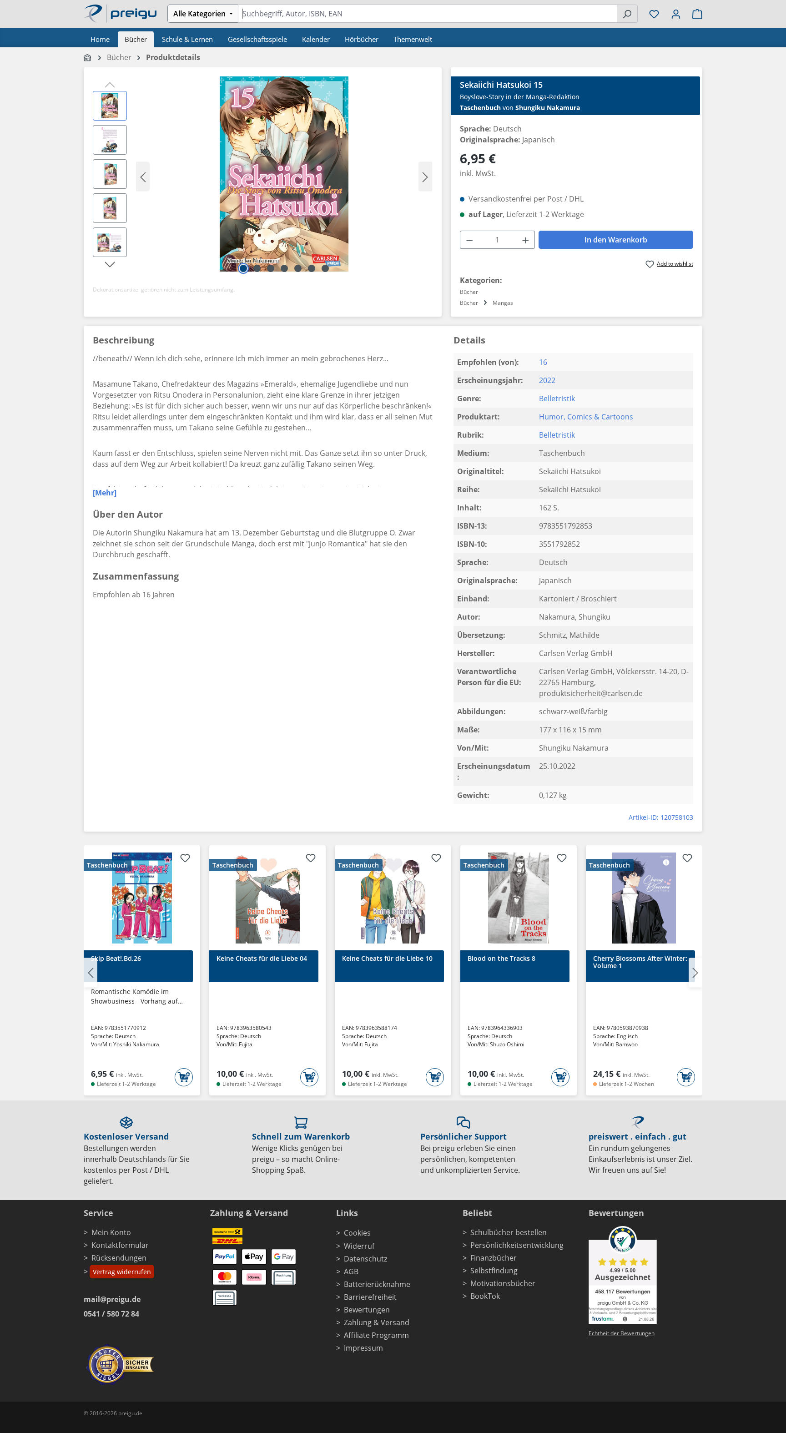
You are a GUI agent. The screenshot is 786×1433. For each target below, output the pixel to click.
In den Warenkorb (615, 240)
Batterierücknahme (377, 1284)
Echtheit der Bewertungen (622, 1333)
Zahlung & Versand (376, 1322)
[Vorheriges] (143, 176)
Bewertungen (367, 1310)
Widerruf (359, 1246)
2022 (547, 380)
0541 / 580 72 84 (111, 1314)
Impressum (363, 1348)
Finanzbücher (493, 1258)
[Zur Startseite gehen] (120, 13)
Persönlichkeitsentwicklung (517, 1245)
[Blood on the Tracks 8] (518, 898)
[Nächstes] (425, 176)
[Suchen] (627, 14)
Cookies (357, 1233)
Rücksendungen (118, 1258)
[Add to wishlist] (185, 859)
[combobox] (427, 14)
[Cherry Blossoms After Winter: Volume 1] (644, 898)
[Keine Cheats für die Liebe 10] (393, 898)
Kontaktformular (120, 1245)
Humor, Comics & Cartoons (586, 417)
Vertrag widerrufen (122, 1271)
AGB (351, 1271)
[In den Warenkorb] (184, 1077)
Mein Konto (111, 1232)
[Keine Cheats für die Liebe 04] (267, 898)
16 (543, 362)
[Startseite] (88, 57)
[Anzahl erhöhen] (525, 240)
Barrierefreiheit (370, 1297)
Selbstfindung (494, 1271)
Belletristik (557, 399)
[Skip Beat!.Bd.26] (142, 898)
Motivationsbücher (502, 1283)
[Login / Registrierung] (676, 14)
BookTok (485, 1296)
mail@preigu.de (112, 1299)
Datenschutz (365, 1259)
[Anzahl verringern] (469, 240)
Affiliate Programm (376, 1335)
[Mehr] (104, 493)
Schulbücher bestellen (508, 1232)
